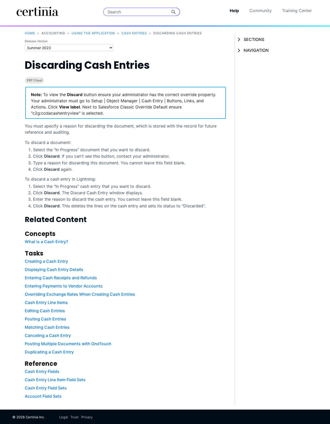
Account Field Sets (43, 396)
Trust (74, 417)
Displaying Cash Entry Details (54, 269)
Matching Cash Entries (47, 327)
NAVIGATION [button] (256, 50)
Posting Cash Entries (45, 318)
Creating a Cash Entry (46, 261)
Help (234, 10)
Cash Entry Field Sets (46, 388)
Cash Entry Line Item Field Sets (55, 379)
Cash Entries (134, 33)
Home (30, 33)
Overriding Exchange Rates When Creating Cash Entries (80, 294)
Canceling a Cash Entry (48, 335)
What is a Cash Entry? (46, 241)
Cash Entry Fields (42, 371)
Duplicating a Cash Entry (49, 351)
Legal (63, 417)
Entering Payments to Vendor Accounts (64, 286)
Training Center (297, 10)
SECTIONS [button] (254, 39)
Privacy (87, 417)
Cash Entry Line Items (46, 302)
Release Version (36, 41)
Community (260, 10)
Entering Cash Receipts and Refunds (61, 277)
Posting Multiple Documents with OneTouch (68, 343)
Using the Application (93, 33)
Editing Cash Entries (45, 310)
